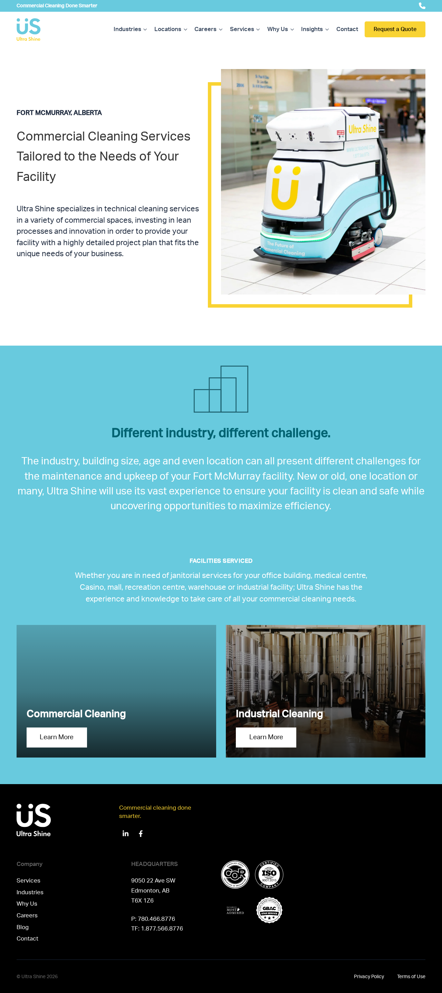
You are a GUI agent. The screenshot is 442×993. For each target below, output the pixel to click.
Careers (205, 29)
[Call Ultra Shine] (422, 5)
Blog (23, 927)
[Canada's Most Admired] (235, 910)
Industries (127, 29)
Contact (347, 29)
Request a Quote (395, 29)
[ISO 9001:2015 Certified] (269, 874)
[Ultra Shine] (29, 29)
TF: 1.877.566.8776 (157, 929)
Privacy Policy (369, 976)
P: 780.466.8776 (153, 919)
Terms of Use (411, 976)
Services (242, 29)
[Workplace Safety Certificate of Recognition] (235, 874)
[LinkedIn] (125, 833)
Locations (167, 29)
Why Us (277, 29)
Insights (312, 29)
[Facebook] (140, 833)
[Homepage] (68, 822)
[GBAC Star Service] (269, 910)
